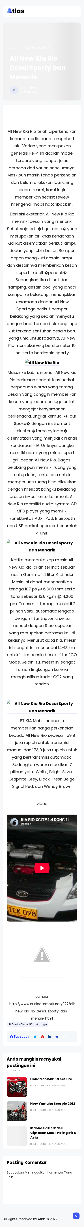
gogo (43, 1024)
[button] (65, 1037)
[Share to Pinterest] (42, 1037)
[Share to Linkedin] (49, 1037)
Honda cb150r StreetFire (51, 1079)
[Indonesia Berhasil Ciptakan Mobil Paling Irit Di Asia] (17, 1136)
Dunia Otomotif (38, 47)
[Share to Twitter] (35, 1037)
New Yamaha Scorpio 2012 (52, 1103)
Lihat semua (14, 1070)
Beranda (16, 47)
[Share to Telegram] (57, 1037)
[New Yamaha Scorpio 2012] (17, 1111)
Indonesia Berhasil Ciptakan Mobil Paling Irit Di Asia (53, 1133)
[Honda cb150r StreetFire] (17, 1087)
